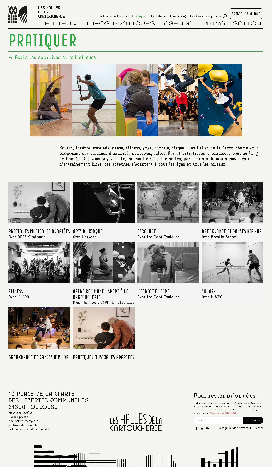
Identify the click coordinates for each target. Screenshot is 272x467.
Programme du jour (246, 14)
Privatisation (231, 23)
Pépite (259, 428)
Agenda (178, 23)
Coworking (178, 16)
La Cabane (158, 16)
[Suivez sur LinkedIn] (207, 428)
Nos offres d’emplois (23, 421)
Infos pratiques (120, 23)
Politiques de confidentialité (223, 413)
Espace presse (18, 417)
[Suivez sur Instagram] (202, 428)
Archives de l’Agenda (23, 425)
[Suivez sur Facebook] (196, 428)
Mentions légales (20, 412)
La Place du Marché (113, 16)
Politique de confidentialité (28, 429)
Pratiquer (139, 16)
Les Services (199, 16)
